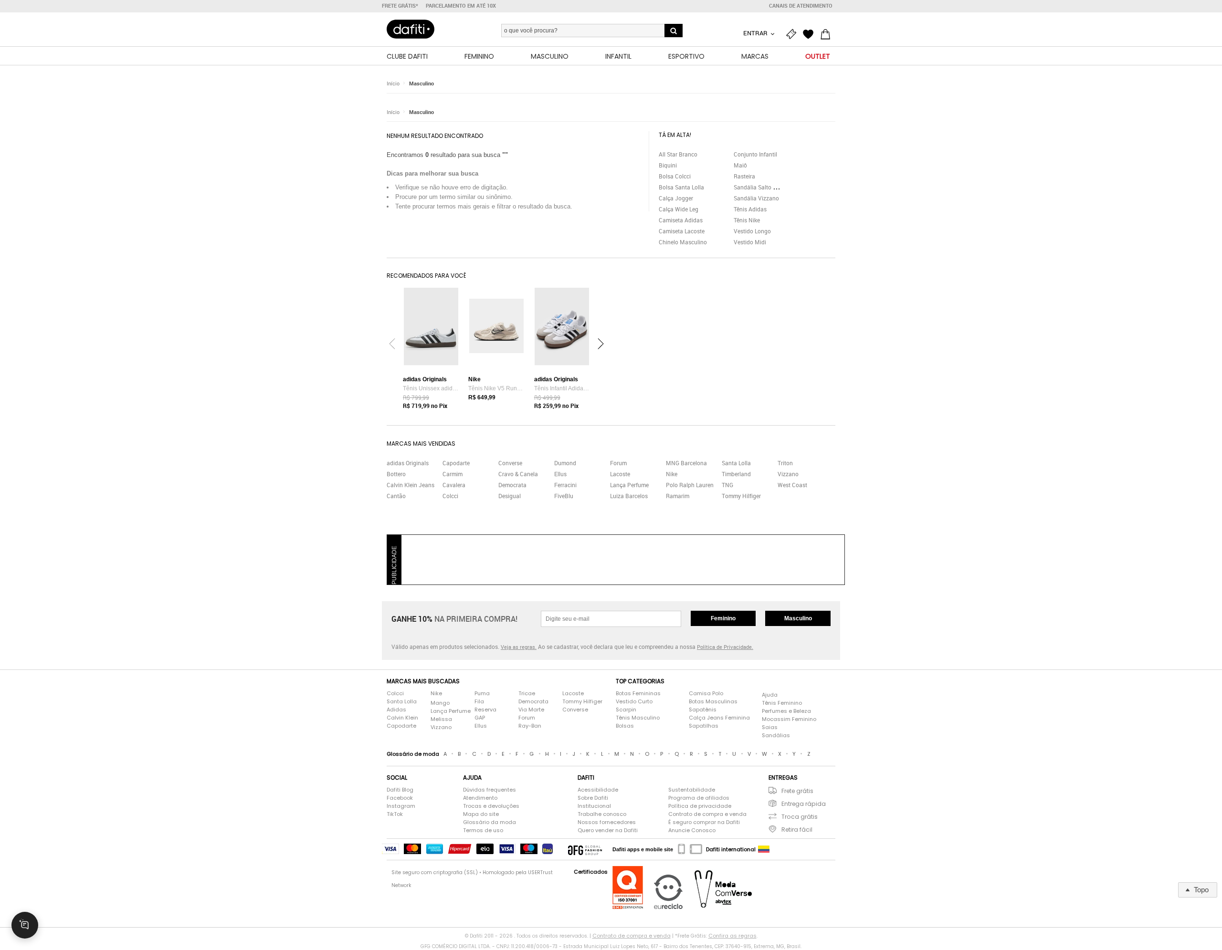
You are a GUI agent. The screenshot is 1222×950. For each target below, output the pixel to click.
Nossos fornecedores (607, 822)
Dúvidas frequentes (489, 789)
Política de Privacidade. (725, 646)
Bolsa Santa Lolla (681, 187)
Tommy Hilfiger (741, 496)
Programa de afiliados (698, 797)
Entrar (756, 33)
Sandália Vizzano (756, 198)
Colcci (450, 496)
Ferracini (565, 485)
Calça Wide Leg (678, 209)
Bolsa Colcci (675, 176)
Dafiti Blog (400, 789)
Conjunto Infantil (755, 154)
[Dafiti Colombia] (763, 849)
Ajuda (770, 694)
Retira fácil (796, 829)
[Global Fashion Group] (585, 849)
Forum (618, 463)
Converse (510, 463)
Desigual (509, 496)
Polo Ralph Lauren (690, 485)
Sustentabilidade (691, 789)
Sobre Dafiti (593, 797)
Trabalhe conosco (602, 814)
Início (393, 83)
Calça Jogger (676, 198)
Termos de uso (483, 830)
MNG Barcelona (686, 463)
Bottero (396, 474)
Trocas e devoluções (491, 806)
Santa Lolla (736, 463)
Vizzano (788, 474)
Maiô (740, 165)
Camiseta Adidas (681, 220)
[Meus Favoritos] (810, 34)
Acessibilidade (598, 789)
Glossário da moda (489, 822)
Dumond (565, 463)
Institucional (594, 806)
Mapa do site (481, 814)
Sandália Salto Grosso (762, 187)
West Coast (792, 485)
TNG (727, 485)
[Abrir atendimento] (24, 925)
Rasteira (744, 176)
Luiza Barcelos (629, 496)
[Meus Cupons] (793, 34)
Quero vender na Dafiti (608, 830)
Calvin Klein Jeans (410, 485)
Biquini (668, 165)
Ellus (560, 474)
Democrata (512, 485)
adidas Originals (408, 463)
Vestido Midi (750, 242)
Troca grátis (799, 817)
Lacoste (620, 474)
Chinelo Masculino (683, 242)
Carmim (452, 474)
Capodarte (456, 463)
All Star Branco (678, 154)
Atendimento (480, 797)
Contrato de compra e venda (707, 814)
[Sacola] (827, 34)
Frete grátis (797, 791)
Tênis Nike (747, 220)
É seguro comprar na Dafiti (704, 822)
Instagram (401, 806)
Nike (671, 474)
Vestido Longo (752, 231)
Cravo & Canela (518, 474)
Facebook (400, 797)
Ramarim (677, 496)
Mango (440, 702)
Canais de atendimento (800, 5)
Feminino (723, 618)
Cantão (396, 496)
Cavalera (453, 485)
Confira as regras (732, 936)
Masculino (421, 83)
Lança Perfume (629, 485)
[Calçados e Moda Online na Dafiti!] (410, 29)
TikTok (395, 814)
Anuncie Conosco (692, 830)
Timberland (736, 474)
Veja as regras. (519, 646)
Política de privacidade (699, 806)
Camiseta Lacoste (682, 231)
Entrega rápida (803, 804)
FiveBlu (563, 496)
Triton (785, 463)
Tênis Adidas (750, 209)
